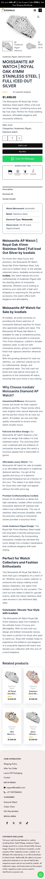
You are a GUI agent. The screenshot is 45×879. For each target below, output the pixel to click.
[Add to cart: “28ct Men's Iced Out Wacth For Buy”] (15, 714)
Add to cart (22, 145)
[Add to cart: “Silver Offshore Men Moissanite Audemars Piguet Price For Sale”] (36, 714)
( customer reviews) (22, 92)
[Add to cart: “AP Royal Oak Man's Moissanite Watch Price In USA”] (15, 674)
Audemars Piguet (9, 57)
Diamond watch (24, 57)
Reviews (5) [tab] (7, 194)
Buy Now (22, 151)
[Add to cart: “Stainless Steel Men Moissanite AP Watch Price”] (36, 674)
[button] (35, 10)
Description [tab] (7, 189)
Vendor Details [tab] (9, 199)
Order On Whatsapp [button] (24, 158)
